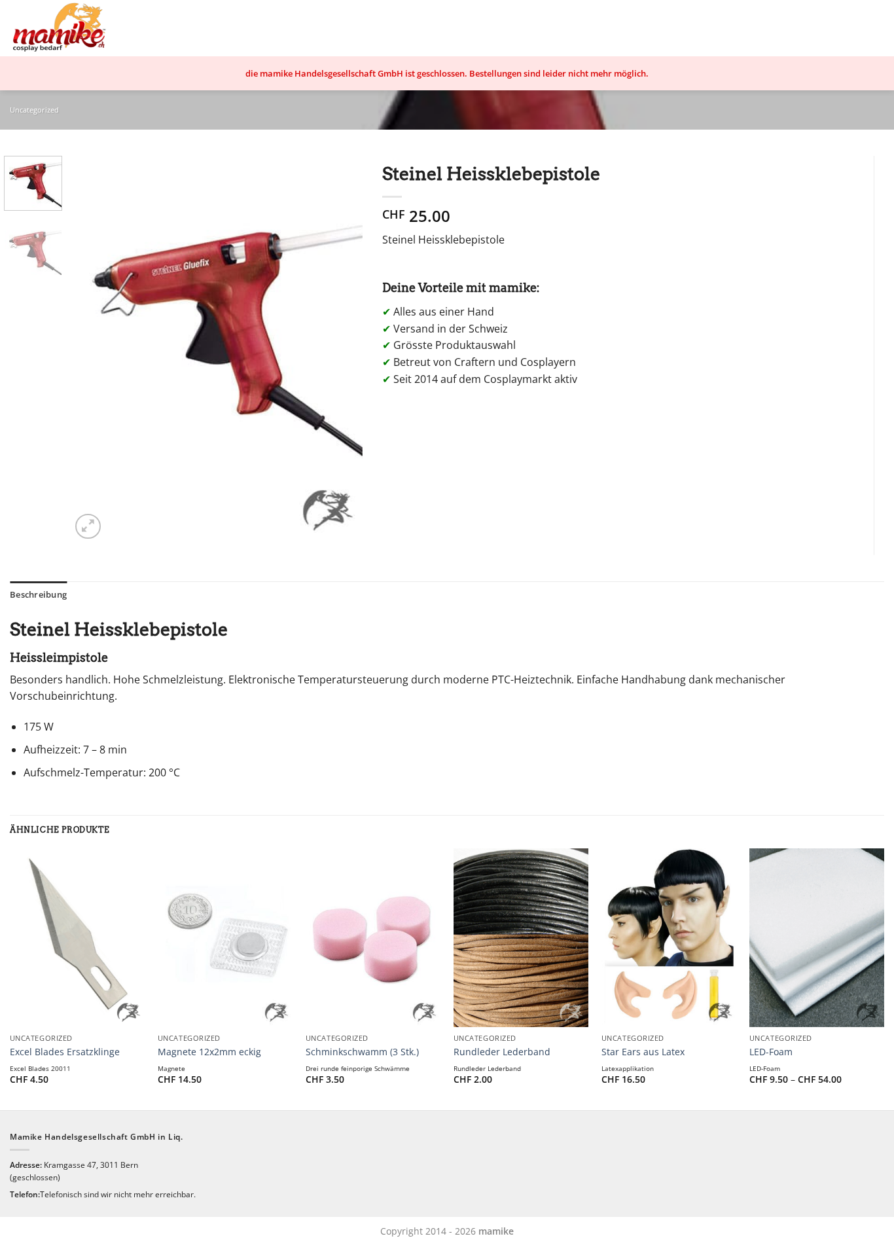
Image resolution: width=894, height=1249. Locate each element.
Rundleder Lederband (502, 1052)
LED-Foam (771, 1052)
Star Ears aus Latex (643, 1052)
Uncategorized (34, 110)
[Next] (340, 349)
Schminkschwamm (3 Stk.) (362, 1052)
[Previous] (93, 349)
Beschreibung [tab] (38, 594)
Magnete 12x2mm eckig (209, 1052)
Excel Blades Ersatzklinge (65, 1052)
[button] (88, 526)
